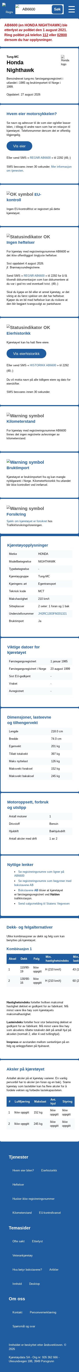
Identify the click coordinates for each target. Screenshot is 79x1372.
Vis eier (19, 146)
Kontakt (17, 1312)
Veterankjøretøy (23, 1255)
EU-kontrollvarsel (50, 1212)
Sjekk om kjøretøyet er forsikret (27, 521)
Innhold (17, 1283)
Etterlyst (37, 1241)
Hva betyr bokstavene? (27, 1269)
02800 (62, 35)
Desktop (34, 1283)
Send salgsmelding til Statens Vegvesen (44, 903)
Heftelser (18, 1184)
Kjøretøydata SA (19, 1357)
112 (45, 35)
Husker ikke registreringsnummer (33, 1198)
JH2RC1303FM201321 (52, 613)
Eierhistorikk (49, 1170)
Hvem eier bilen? (23, 1170)
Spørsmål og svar (24, 1326)
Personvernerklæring (43, 1312)
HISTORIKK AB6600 (43, 365)
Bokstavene (25, 890)
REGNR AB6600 (41, 157)
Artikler (53, 1269)
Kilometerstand (22, 1212)
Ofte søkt (19, 1241)
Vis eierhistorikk (26, 353)
